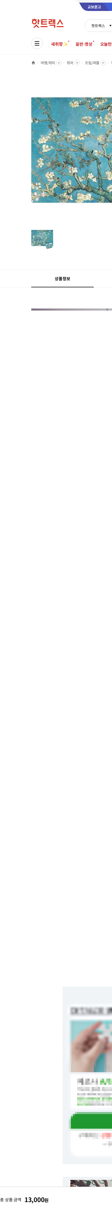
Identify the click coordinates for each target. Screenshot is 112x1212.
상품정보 (62, 278)
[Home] (33, 63)
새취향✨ (59, 44)
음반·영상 (84, 44)
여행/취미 (48, 62)
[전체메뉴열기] (37, 43)
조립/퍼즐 (92, 62)
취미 (70, 62)
